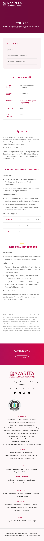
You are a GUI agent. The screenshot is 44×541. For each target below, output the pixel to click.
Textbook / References (16, 61)
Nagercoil (32, 507)
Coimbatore (11, 507)
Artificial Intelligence (27, 422)
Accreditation (20, 480)
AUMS (5, 493)
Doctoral (23, 455)
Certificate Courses (16, 458)
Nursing (23, 436)
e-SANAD (36, 493)
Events (18, 389)
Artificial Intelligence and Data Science (21, 425)
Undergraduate (15, 452)
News (12, 389)
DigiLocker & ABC (22, 496)
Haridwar (26, 510)
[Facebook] (15, 393)
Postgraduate (27, 452)
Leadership (31, 480)
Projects (17, 472)
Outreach (22, 384)
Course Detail (12, 44)
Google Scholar (18, 469)
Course (36, 26)
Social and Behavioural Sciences (14, 444)
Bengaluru (26, 504)
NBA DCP (17, 521)
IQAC (10, 521)
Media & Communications (19, 433)
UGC (29, 521)
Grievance (7, 535)
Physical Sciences (17, 439)
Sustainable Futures (34, 444)
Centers (8, 469)
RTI (27, 535)
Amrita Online (29, 458)
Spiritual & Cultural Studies (21, 441)
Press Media (17, 483)
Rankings (11, 480)
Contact (31, 389)
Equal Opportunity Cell (17, 535)
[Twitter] (20, 393)
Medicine (33, 433)
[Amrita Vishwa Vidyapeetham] (12, 4)
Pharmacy (31, 436)
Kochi (19, 507)
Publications (26, 472)
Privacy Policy (33, 533)
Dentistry (25, 430)
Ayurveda (24, 428)
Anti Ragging (33, 382)
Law (7, 433)
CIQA (34, 521)
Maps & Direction (20, 382)
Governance (27, 483)
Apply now (8, 382)
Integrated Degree (12, 455)
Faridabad (17, 510)
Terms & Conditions (34, 535)
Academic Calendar (16, 493)
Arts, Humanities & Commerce (26, 419)
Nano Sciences (13, 436)
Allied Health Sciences (11, 428)
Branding (28, 493)
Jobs (24, 389)
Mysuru (25, 507)
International (32, 455)
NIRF (24, 521)
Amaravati (17, 504)
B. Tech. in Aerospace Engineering (21, 26)
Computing (16, 430)
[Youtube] (24, 393)
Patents (34, 469)
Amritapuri (8, 504)
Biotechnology (34, 428)
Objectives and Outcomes (17, 56)
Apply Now (22, 357)
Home (5, 26)
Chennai (34, 504)
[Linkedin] (29, 393)
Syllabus (10, 50)
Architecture (13, 422)
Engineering (34, 430)
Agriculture (10, 419)
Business (7, 430)
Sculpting (28, 439)
